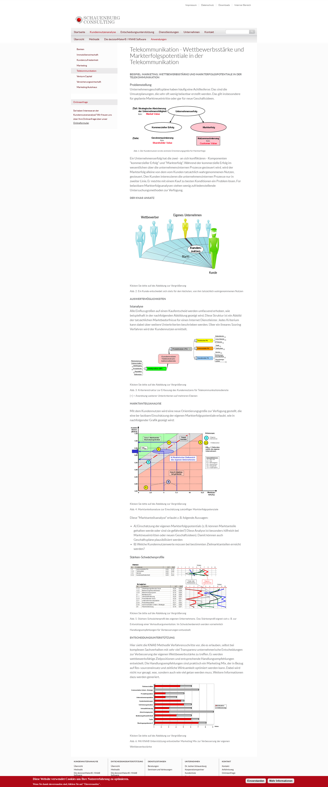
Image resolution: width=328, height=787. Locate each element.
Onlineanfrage (228, 773)
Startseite (79, 32)
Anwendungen (158, 39)
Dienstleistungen (169, 32)
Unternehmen (192, 32)
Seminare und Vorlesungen (160, 769)
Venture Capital (84, 76)
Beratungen (153, 766)
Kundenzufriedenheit (87, 60)
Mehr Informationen (281, 780)
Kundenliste (190, 773)
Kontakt (209, 32)
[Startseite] (97, 23)
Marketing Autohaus (87, 87)
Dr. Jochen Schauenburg (196, 766)
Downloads (224, 5)
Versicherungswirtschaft (89, 82)
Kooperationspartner (194, 769)
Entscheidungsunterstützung (137, 32)
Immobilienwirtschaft (87, 54)
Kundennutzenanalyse (103, 32)
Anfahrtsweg (228, 769)
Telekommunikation (86, 71)
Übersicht (79, 39)
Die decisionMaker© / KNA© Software (125, 39)
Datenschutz (207, 5)
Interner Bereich (242, 5)
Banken (80, 49)
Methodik (94, 39)
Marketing (82, 65)
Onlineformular (81, 123)
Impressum (191, 5)
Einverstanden (255, 780)
